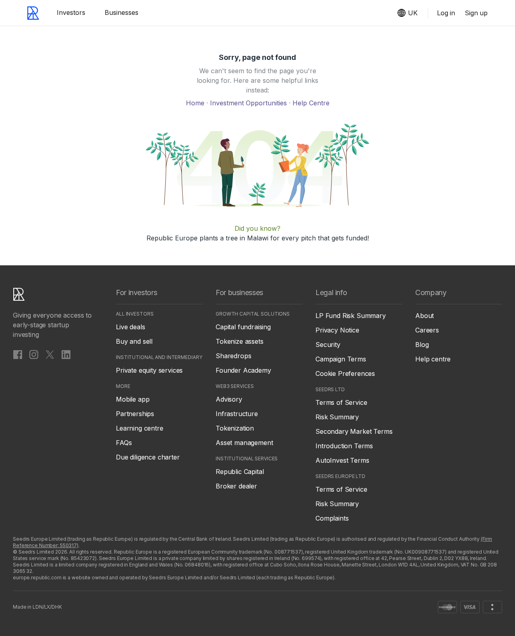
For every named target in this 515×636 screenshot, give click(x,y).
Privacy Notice (337, 330)
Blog (421, 345)
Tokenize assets (240, 341)
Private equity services (149, 370)
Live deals (130, 327)
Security (327, 345)
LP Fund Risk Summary (350, 316)
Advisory (229, 399)
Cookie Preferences (345, 373)
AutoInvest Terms (342, 460)
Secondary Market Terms (353, 431)
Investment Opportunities (249, 103)
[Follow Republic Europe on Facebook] (18, 354)
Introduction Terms (344, 446)
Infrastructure (237, 414)
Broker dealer (236, 486)
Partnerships (135, 414)
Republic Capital (240, 472)
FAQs (124, 443)
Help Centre (311, 103)
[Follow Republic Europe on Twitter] (50, 354)
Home (196, 103)
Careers (427, 330)
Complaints (331, 518)
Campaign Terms (340, 359)
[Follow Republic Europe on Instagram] (34, 354)
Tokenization (235, 428)
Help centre (433, 359)
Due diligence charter (148, 457)
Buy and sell (134, 341)
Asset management (244, 443)
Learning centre (139, 428)
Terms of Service (341, 402)
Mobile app (132, 399)
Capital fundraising (243, 327)
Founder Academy (243, 370)
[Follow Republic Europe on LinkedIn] (66, 354)
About (424, 316)
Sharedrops (233, 356)
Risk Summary (337, 417)
